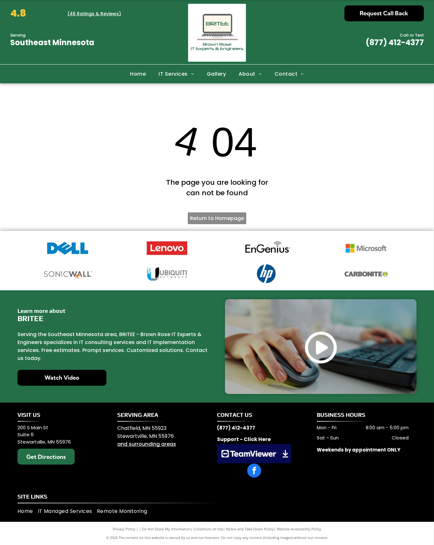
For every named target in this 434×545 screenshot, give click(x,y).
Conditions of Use (208, 529)
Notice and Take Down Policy (250, 529)
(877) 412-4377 (395, 42)
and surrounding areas (146, 444)
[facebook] (254, 471)
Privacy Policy (124, 529)
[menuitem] (138, 73)
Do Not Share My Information (166, 529)
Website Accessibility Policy (299, 529)
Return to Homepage (217, 218)
